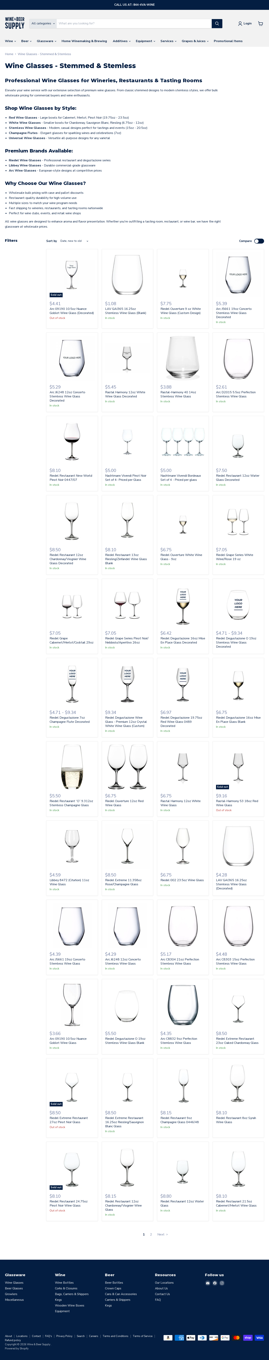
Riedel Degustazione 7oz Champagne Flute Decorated (70, 720)
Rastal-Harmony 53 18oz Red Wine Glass (237, 803)
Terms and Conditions (115, 1336)
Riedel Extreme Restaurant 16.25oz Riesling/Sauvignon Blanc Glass (124, 1122)
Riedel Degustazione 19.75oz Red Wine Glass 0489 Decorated (181, 722)
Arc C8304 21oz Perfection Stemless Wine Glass (179, 961)
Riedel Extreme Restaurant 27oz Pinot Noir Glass (69, 1120)
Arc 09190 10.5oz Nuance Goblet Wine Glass (68, 1041)
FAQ (158, 1300)
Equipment (144, 41)
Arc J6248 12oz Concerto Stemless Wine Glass (123, 961)
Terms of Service (142, 1336)
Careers (93, 1336)
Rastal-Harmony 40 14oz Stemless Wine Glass (178, 394)
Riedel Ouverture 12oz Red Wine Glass (124, 803)
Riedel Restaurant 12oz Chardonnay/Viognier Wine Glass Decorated (68, 559)
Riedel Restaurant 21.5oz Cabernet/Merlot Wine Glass (236, 1203)
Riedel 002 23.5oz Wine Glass (182, 880)
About (8, 1336)
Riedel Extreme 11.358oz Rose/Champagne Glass (123, 882)
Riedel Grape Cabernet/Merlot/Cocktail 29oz (72, 640)
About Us (161, 1288)
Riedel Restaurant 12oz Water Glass (182, 1203)
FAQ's (48, 1336)
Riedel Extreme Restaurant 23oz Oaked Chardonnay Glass (237, 1041)
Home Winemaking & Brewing (84, 41)
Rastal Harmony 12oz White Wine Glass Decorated (125, 394)
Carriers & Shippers (117, 1300)
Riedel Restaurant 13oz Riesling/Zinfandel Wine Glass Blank (126, 559)
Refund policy (13, 1340)
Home (9, 54)
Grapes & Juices (194, 41)
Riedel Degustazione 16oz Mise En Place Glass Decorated (182, 640)
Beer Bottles (114, 1283)
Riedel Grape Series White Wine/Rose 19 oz (234, 557)
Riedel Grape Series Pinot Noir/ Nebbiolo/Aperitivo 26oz (126, 640)
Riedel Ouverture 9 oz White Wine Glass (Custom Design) (180, 311)
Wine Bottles (64, 1283)
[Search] (217, 23)
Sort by (51, 241)
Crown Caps (113, 1288)
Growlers (11, 1294)
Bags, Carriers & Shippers (72, 1294)
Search (81, 1336)
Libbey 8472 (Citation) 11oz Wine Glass (69, 882)
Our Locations (164, 1283)
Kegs (58, 1300)
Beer (25, 41)
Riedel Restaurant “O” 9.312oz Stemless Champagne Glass (71, 803)
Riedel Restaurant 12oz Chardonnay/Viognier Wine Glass (123, 1205)
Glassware (45, 41)
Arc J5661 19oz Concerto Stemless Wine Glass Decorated (234, 313)
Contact (36, 1336)
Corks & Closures (66, 1288)
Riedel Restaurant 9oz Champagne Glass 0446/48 (179, 1120)
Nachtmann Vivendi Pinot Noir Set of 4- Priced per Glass (125, 478)
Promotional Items (228, 41)
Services (167, 41)
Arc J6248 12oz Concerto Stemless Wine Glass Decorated (67, 396)
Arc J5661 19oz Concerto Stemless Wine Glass (67, 961)
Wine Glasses (14, 1283)
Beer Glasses (14, 1288)
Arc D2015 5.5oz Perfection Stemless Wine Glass (236, 394)
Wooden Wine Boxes (69, 1305)
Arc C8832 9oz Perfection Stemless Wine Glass (178, 1041)
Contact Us (162, 1294)
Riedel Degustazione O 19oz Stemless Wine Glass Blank (125, 1041)
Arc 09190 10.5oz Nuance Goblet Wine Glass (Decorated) (72, 311)
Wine (9, 41)
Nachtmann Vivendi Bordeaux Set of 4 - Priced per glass (180, 478)
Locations (22, 1336)
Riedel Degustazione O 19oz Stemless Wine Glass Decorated (236, 642)
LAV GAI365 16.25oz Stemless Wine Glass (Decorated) (231, 884)
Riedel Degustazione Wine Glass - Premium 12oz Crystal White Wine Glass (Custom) (126, 722)
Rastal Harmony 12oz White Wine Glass (180, 803)
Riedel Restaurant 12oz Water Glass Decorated (237, 478)
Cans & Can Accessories (121, 1294)
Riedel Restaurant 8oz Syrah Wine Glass (236, 1120)
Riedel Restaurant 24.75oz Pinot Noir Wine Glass (69, 1203)
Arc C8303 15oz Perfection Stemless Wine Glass (235, 961)
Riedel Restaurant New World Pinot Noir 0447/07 (71, 478)
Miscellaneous (14, 1300)
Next (161, 1234)
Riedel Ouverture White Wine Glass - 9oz (181, 557)
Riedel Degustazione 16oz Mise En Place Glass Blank (238, 720)
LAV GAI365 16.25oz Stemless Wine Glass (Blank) (125, 311)
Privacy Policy (64, 1336)
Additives (120, 41)
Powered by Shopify (17, 1348)
